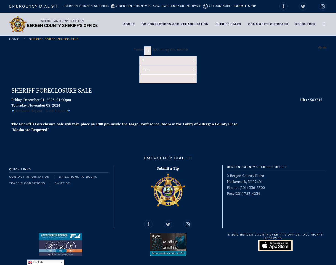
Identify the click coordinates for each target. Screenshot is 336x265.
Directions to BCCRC (78, 176)
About (129, 24)
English (37, 262)
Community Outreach (268, 24)
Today (139, 49)
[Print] (320, 48)
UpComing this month (170, 49)
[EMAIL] (325, 48)
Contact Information (29, 176)
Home (14, 39)
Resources (305, 24)
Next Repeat (56, 110)
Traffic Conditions (27, 183)
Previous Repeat (29, 110)
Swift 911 (63, 183)
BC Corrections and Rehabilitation (175, 24)
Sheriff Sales (228, 24)
